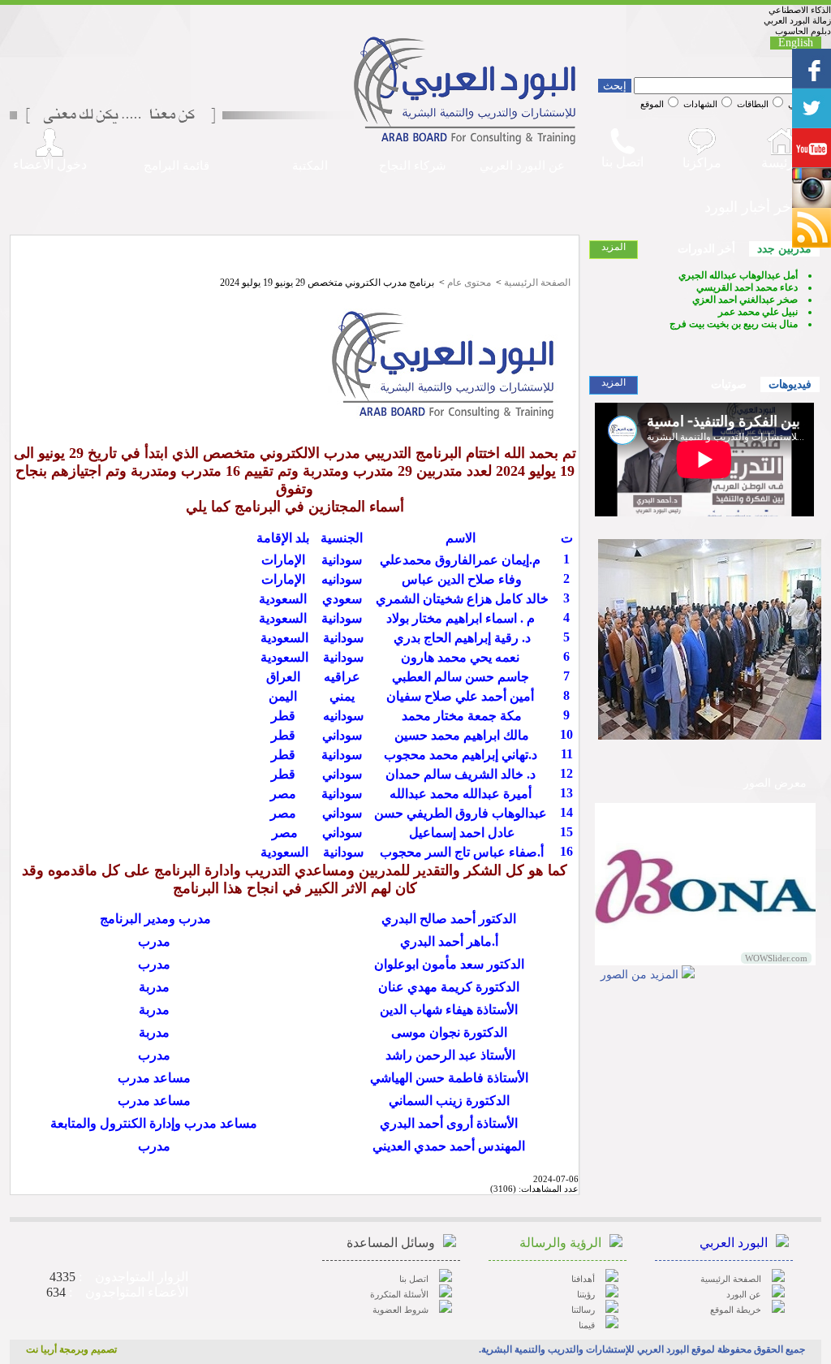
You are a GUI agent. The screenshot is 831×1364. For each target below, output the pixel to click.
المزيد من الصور (639, 975)
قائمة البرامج (176, 165)
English (795, 43)
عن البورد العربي (522, 165)
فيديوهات (790, 384)
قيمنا (587, 1325)
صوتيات (729, 384)
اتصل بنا (413, 1279)
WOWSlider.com (776, 958)
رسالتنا (583, 1309)
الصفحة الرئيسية (537, 282)
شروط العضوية (400, 1309)
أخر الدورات (706, 249)
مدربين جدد (784, 249)
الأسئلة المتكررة (399, 1294)
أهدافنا (583, 1279)
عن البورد (743, 1294)
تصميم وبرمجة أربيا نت (71, 1349)
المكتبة (310, 165)
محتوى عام (469, 282)
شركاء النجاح (412, 165)
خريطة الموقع (735, 1309)
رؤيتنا (586, 1294)
